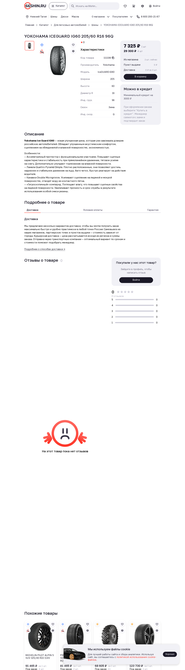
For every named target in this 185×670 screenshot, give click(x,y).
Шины (94, 24)
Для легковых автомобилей (70, 24)
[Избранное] (125, 6)
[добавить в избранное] (73, 44)
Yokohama (108, 64)
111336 (107, 57)
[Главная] (35, 6)
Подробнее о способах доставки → (44, 249)
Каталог (44, 24)
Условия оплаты (92, 209)
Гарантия (152, 209)
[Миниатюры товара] (29, 46)
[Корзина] (134, 6)
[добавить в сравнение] (73, 51)
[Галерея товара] (58, 60)
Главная (29, 24)
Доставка (32, 209)
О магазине (98, 16)
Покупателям (120, 16)
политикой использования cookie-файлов (122, 658)
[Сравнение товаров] (142, 6)
